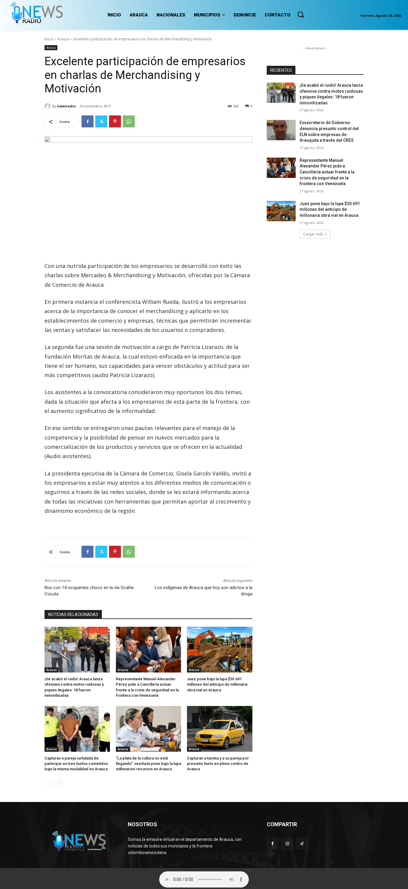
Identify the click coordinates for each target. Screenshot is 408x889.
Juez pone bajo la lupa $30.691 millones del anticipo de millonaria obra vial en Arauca (217, 684)
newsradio (66, 106)
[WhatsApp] (129, 121)
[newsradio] (48, 106)
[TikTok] (302, 843)
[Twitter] (101, 121)
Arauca (63, 39)
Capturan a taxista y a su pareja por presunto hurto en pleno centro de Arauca (218, 763)
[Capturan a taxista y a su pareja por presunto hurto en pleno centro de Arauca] (219, 729)
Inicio (49, 39)
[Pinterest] (115, 121)
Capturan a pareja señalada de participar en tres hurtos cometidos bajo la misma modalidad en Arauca (76, 763)
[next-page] (58, 784)
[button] (300, 14)
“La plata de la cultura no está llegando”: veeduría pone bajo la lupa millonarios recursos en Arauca (148, 763)
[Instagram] (287, 843)
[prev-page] (48, 784)
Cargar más (313, 234)
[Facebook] (87, 121)
